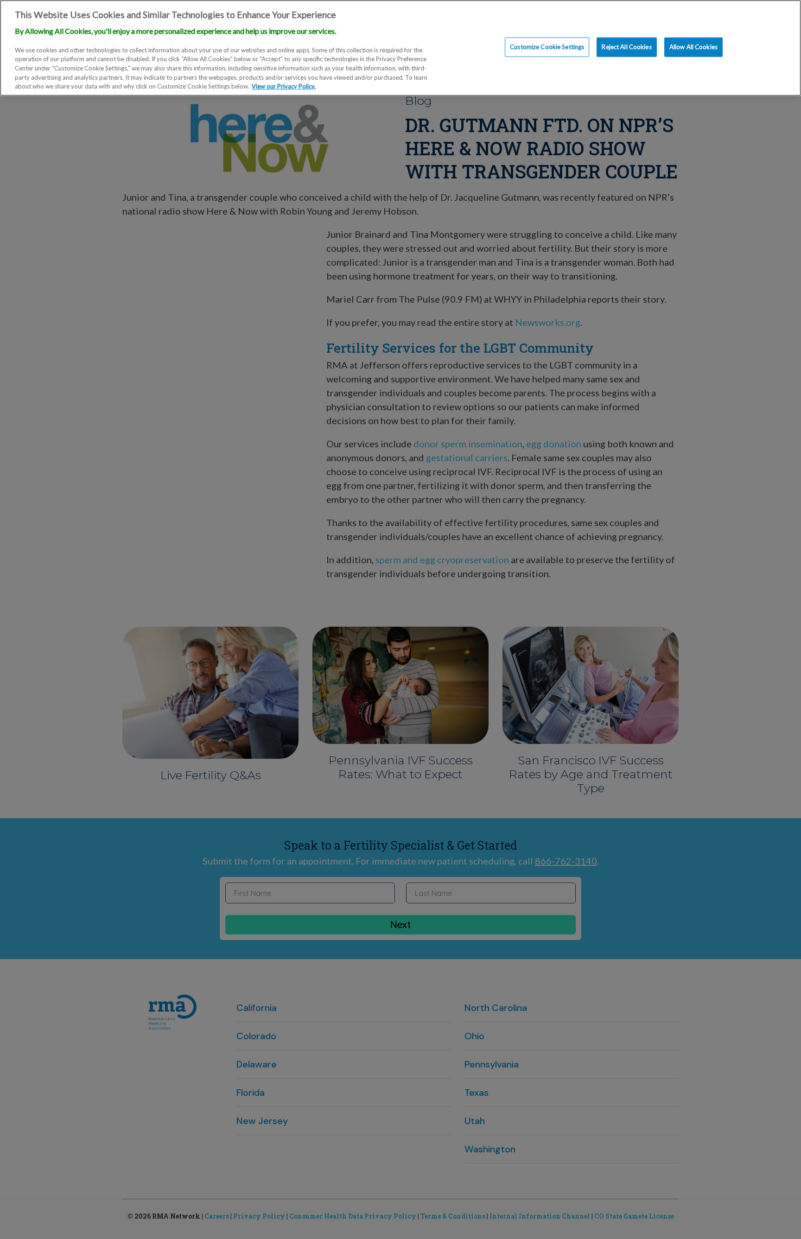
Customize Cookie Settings (547, 47)
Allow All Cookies (693, 47)
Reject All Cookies (626, 47)
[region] (400, 48)
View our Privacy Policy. (284, 86)
